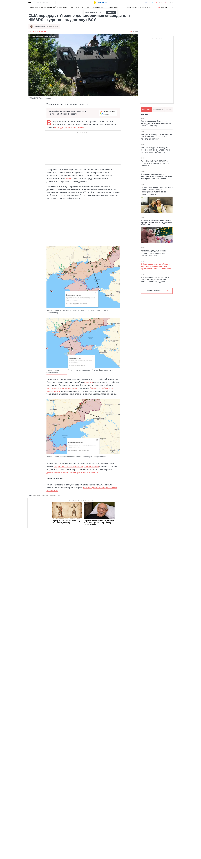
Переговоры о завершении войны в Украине (48, 7)
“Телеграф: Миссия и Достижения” (139, 7)
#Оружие (36, 495)
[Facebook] (146, 2)
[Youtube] (156, 2)
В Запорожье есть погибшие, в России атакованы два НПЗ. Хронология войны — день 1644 (156, 266)
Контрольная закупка (80, 7)
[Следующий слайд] (174, 7)
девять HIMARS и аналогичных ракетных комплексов (72, 472)
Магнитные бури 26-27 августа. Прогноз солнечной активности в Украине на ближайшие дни (155, 150)
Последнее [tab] (146, 109)
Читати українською (37, 31)
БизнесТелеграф (114, 7)
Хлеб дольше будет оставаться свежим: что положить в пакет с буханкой (155, 163)
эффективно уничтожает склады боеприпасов (76, 466)
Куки (99, 12)
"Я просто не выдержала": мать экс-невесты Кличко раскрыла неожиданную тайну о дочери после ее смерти (157, 190)
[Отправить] (53, 2)
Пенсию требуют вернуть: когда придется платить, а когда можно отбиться (156, 222)
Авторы (164, 7)
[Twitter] (159, 2)
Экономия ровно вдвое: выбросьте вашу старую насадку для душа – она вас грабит (156, 176)
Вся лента (145, 114)
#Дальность (55, 495)
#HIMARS (45, 495)
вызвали (88, 382)
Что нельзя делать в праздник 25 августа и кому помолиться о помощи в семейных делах (155, 279)
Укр (171, 2)
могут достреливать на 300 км (69, 127)
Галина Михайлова (39, 26)
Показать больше (153, 291)
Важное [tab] (168, 109)
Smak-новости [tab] (158, 109)
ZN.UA (69, 178)
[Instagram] (162, 2)
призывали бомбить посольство (61, 388)
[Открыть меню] (30, 2)
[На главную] (100, 2)
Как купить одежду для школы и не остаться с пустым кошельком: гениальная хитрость (156, 136)
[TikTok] (165, 2)
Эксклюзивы (98, 7)
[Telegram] (153, 2)
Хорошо (111, 12)
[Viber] (149, 2)
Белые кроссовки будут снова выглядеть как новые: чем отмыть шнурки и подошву (156, 123)
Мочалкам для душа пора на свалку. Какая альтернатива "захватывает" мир (153, 253)
